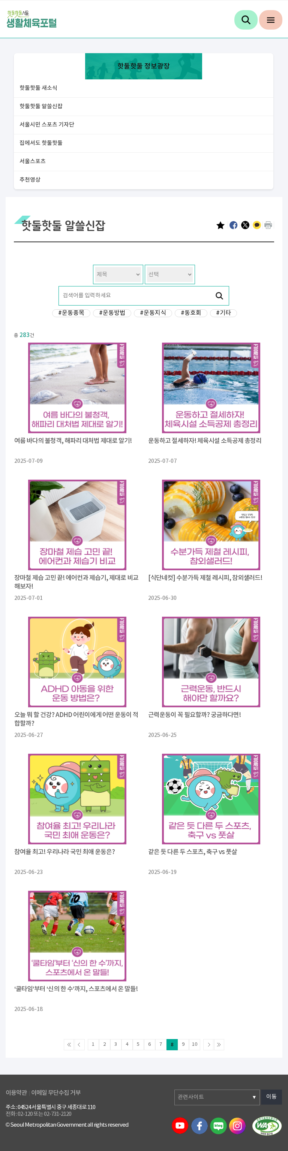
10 (194, 1044)
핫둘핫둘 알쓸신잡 (41, 106)
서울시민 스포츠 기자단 (47, 125)
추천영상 (30, 180)
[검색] (246, 20)
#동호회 (191, 313)
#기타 (223, 313)
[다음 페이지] (208, 1044)
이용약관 (16, 1093)
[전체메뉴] (270, 20)
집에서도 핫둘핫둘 (41, 143)
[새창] (267, 1125)
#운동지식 (153, 313)
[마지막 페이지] (218, 1044)
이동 (271, 1097)
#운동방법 (112, 313)
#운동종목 (71, 313)
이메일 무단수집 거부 (56, 1093)
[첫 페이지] (69, 1044)
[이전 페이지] (79, 1044)
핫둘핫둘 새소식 (38, 88)
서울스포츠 (33, 161)
